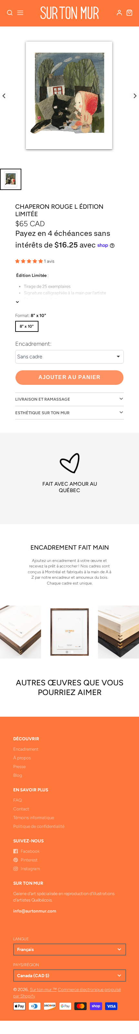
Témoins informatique (33, 817)
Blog (17, 775)
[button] (67, 652)
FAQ (17, 800)
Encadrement (25, 749)
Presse (19, 766)
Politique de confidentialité (38, 826)
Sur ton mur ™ (43, 989)
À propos (22, 757)
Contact (21, 808)
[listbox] (69, 357)
